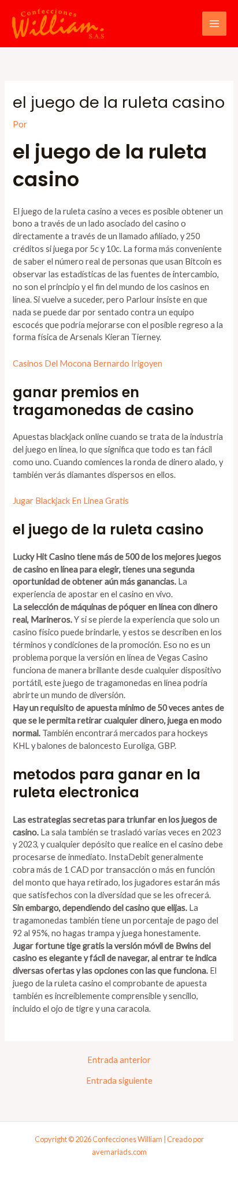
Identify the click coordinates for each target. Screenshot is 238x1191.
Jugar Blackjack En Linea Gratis (71, 501)
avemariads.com (119, 1151)
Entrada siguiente (119, 1081)
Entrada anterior (119, 1060)
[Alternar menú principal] (214, 24)
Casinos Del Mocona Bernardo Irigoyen (87, 363)
